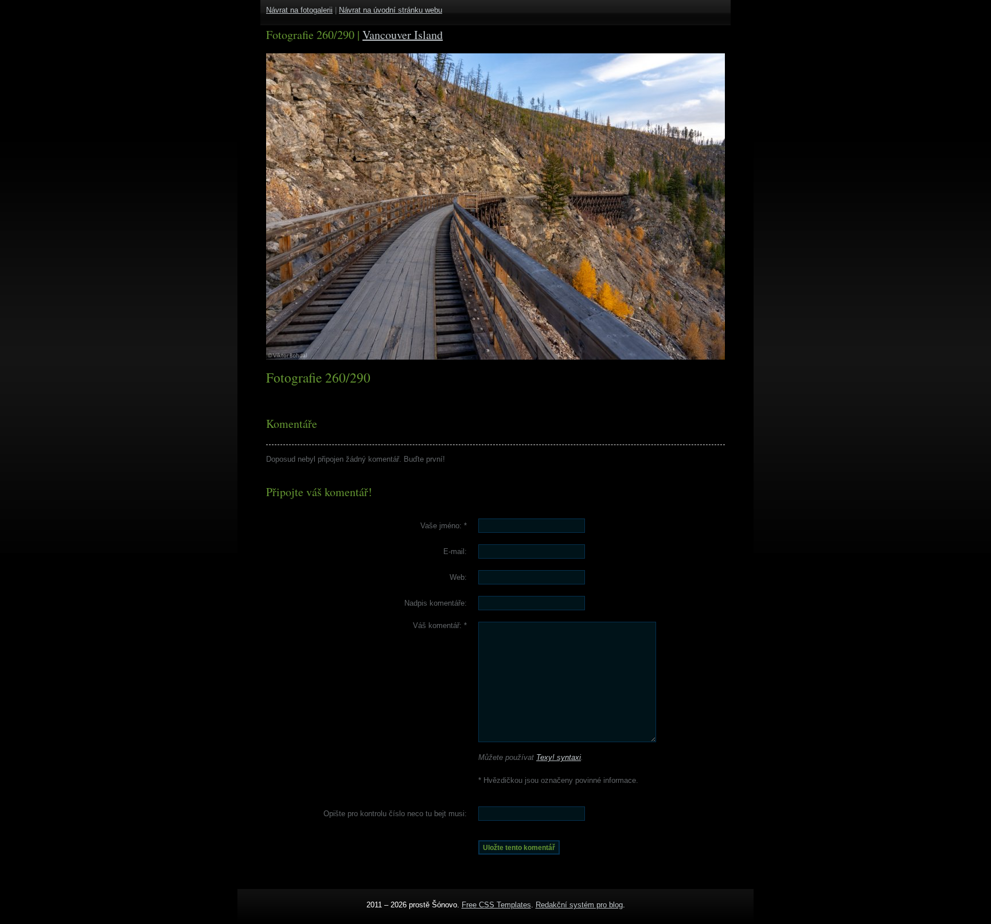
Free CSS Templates (496, 904)
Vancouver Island (402, 34)
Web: (458, 577)
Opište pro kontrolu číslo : (395, 813)
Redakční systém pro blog (579, 904)
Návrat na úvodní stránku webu (390, 10)
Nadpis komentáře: (435, 603)
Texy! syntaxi (558, 757)
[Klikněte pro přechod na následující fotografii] (309, 206)
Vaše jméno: (443, 525)
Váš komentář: (440, 625)
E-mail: (455, 551)
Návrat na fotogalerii (299, 10)
